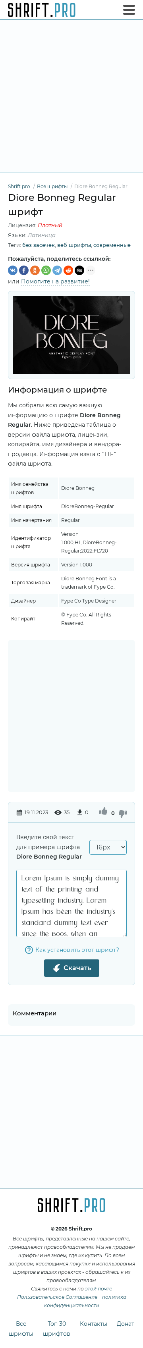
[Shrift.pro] (41, 10)
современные (112, 245)
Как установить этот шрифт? (77, 949)
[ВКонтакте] (12, 270)
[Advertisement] (71, 96)
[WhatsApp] (46, 270)
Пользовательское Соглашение (57, 1297)
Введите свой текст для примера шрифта (49, 847)
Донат (125, 1323)
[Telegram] (57, 270)
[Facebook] (24, 270)
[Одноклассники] (35, 270)
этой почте (98, 1289)
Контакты (93, 1323)
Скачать (77, 968)
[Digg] (79, 270)
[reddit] (68, 270)
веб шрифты (74, 245)
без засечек (38, 245)
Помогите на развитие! (55, 281)
